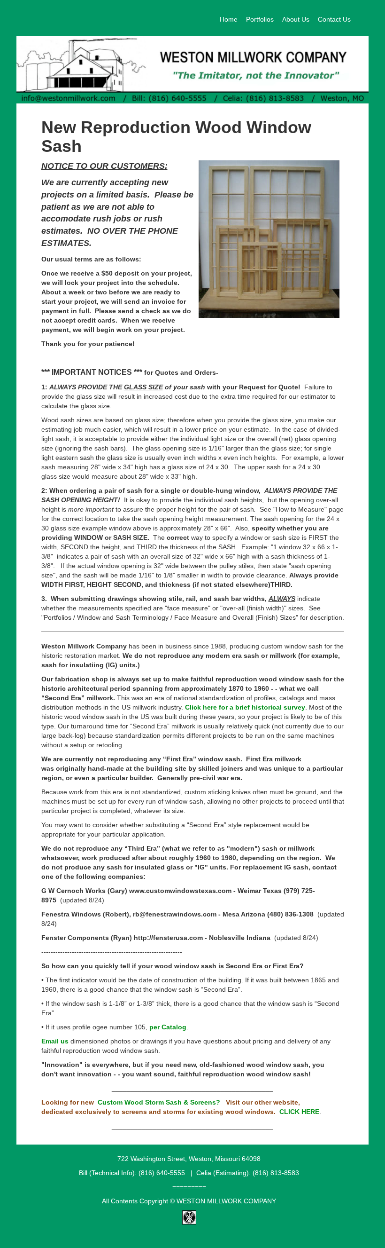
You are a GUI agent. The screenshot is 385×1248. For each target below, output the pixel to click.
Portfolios (260, 19)
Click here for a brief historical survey (245, 707)
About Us (295, 19)
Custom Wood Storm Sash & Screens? (159, 1102)
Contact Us (334, 19)
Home (229, 19)
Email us (55, 1041)
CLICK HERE (299, 1111)
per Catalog (167, 1027)
